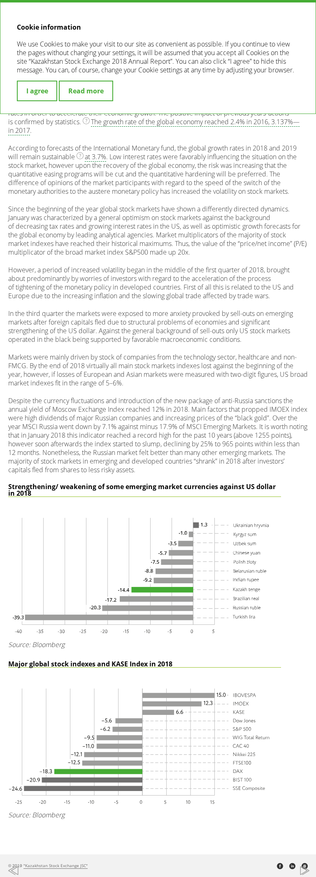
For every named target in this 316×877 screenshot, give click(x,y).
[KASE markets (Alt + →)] (233, 871)
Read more (86, 90)
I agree (37, 90)
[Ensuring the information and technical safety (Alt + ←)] (82, 871)
